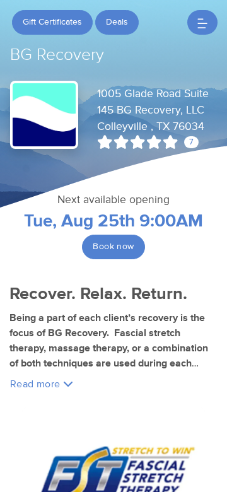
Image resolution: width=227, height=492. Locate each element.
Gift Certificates (52, 22)
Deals (117, 22)
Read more (36, 384)
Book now (113, 246)
